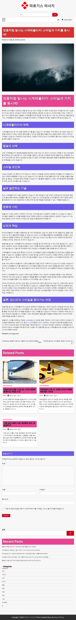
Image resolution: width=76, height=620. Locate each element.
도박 (3, 578)
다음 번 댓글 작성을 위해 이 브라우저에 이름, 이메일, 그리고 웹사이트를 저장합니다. (34, 509)
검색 (3, 530)
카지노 (4, 581)
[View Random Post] (58, 19)
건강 (3, 571)
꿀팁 (3, 585)
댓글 (4, 463)
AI (2, 606)
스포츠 (4, 574)
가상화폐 (4, 602)
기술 (3, 599)
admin (23, 40)
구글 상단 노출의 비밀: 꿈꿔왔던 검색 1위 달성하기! (19, 424)
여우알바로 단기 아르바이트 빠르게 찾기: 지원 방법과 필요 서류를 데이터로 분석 (25, 553)
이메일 (42, 490)
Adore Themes (59, 617)
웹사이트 (5, 499)
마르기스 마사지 (30, 617)
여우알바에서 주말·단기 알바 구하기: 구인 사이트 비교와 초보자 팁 (21, 550)
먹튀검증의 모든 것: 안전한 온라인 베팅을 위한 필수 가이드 (56, 390)
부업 (3, 588)
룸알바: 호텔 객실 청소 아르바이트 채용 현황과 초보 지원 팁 (19, 546)
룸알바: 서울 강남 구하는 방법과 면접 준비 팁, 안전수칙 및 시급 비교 (21, 560)
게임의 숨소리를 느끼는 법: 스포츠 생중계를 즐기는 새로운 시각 (19, 390)
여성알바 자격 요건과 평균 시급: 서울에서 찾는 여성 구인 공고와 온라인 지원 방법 (25, 557)
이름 (4, 490)
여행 (3, 592)
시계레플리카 (30, 320)
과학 (3, 595)
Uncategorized (14, 334)
